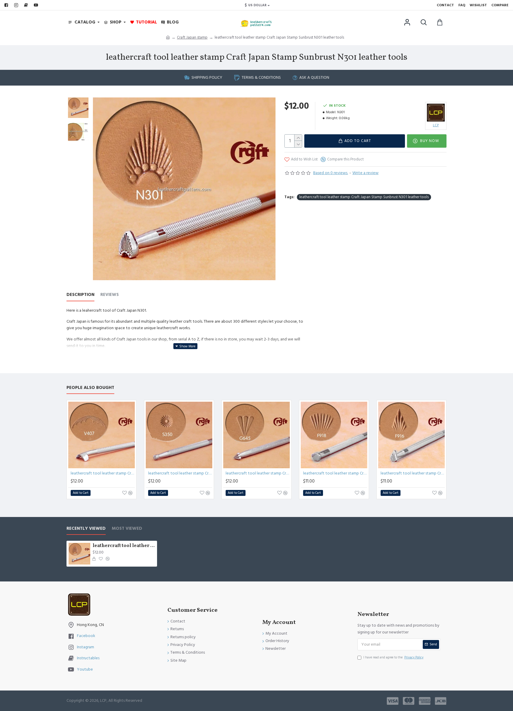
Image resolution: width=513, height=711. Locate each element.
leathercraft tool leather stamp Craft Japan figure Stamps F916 (413, 473)
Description (80, 295)
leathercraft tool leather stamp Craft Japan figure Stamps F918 (335, 473)
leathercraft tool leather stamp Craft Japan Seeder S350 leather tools (180, 473)
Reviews (109, 295)
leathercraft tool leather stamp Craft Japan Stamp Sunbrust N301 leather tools (364, 197)
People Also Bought (90, 388)
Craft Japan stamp (192, 37)
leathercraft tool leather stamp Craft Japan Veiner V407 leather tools (103, 473)
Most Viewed (127, 529)
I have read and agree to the (393, 657)
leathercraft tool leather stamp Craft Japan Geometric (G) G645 (258, 473)
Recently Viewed (86, 529)
